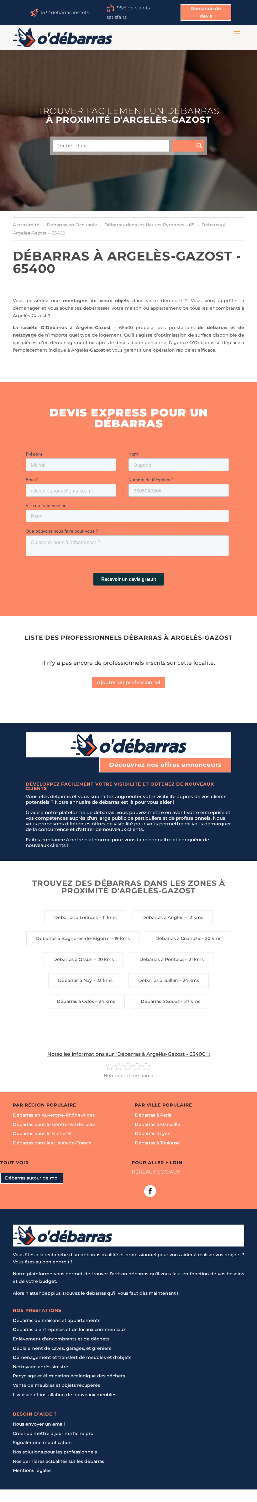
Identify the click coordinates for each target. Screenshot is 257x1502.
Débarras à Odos (75, 1001)
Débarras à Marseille (157, 1124)
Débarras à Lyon (153, 1134)
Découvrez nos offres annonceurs (165, 764)
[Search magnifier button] (188, 146)
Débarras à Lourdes (76, 917)
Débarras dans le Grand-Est (43, 1134)
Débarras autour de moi (32, 1178)
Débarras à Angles (162, 917)
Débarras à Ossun (73, 959)
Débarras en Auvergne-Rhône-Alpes (54, 1115)
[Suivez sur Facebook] (150, 1191)
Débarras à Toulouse (157, 1143)
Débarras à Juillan (158, 980)
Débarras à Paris (153, 1115)
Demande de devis (206, 12)
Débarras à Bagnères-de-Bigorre (73, 938)
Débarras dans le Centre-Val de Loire (54, 1124)
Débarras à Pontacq (161, 959)
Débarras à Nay (75, 980)
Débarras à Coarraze (177, 938)
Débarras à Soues (160, 1001)
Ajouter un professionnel (128, 682)
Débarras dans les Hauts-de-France (52, 1143)
